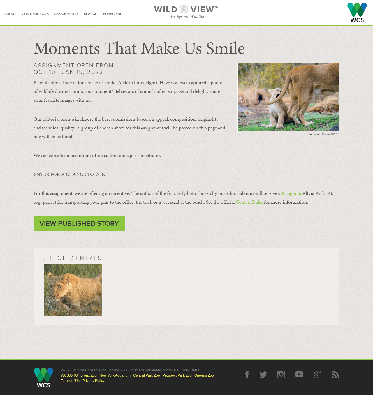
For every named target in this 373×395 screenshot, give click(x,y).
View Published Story (79, 223)
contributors (35, 14)
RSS (335, 374)
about (10, 14)
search (91, 14)
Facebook (247, 374)
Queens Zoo (204, 375)
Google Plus (317, 374)
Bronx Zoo (88, 375)
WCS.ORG (69, 375)
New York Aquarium (115, 375)
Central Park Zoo (146, 375)
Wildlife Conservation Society (357, 12)
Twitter (263, 374)
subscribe (112, 14)
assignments (66, 14)
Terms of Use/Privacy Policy (83, 381)
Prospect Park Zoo (177, 375)
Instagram (281, 374)
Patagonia (291, 193)
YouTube (299, 374)
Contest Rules (249, 201)
